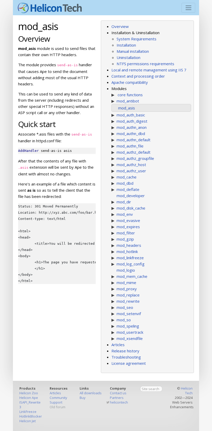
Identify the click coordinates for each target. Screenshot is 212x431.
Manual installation (133, 51)
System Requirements (136, 38)
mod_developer (131, 195)
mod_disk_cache (131, 208)
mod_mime (126, 282)
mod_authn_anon (132, 127)
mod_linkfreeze (130, 257)
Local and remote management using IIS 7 (148, 69)
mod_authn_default (133, 139)
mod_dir (124, 201)
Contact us (118, 393)
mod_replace (128, 295)
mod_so (124, 319)
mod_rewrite (128, 301)
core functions (130, 94)
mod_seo (125, 307)
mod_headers (129, 245)
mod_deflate (128, 189)
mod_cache (127, 177)
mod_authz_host (131, 164)
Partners (117, 397)
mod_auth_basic (131, 114)
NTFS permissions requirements (145, 63)
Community (58, 397)
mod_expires (128, 226)
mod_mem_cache (132, 276)
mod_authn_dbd (131, 133)
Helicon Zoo (28, 393)
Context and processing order (138, 76)
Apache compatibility (129, 82)
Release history (125, 350)
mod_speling (128, 326)
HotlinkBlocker (30, 416)
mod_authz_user (131, 170)
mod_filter (126, 232)
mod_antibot (128, 100)
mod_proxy (127, 288)
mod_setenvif (129, 313)
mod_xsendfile (130, 338)
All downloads (91, 393)
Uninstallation (128, 57)
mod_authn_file (130, 145)
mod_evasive (128, 220)
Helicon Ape (28, 397)
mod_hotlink (127, 251)
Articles (118, 344)
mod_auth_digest (132, 121)
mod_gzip (125, 239)
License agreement (128, 363)
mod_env (125, 214)
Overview (120, 26)
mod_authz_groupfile (135, 158)
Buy (83, 397)
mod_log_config (131, 263)
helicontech (119, 402)
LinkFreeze (27, 411)
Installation (126, 45)
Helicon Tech (187, 390)
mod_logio (126, 270)
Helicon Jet (27, 421)
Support (56, 402)
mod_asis (126, 107)
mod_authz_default (133, 152)
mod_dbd (125, 183)
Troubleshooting (126, 357)
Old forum (57, 407)
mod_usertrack (130, 332)
